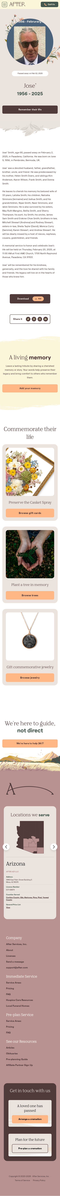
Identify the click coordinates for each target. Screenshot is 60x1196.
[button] (49, 4)
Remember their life (30, 109)
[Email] (45, 319)
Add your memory (30, 388)
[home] (18, 4)
